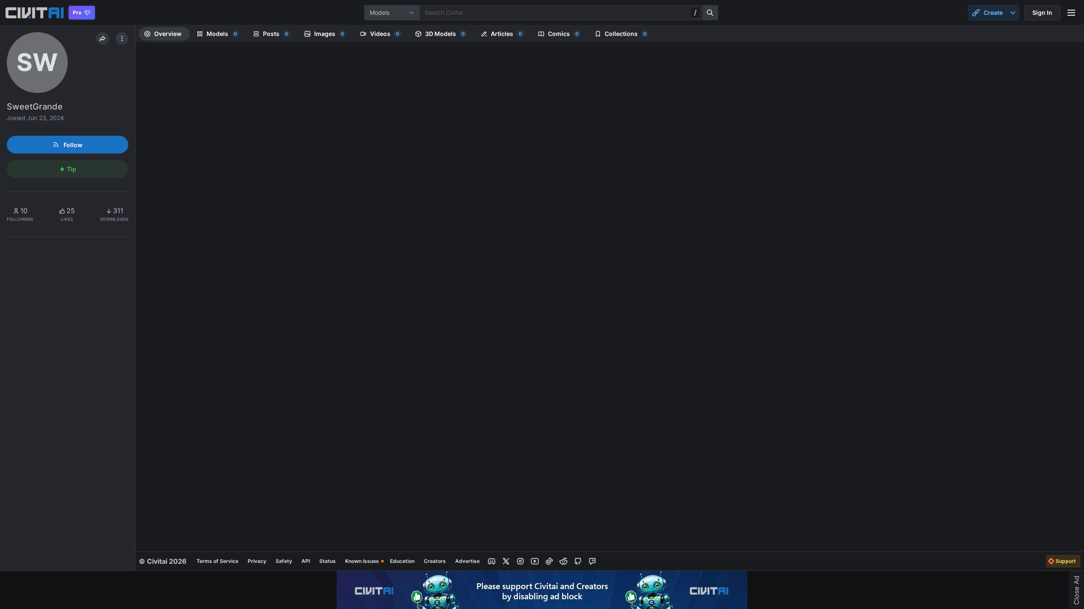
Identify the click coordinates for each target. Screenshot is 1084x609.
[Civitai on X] (506, 561)
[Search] (710, 12)
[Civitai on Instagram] (520, 561)
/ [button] (695, 12)
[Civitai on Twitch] (592, 561)
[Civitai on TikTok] (549, 561)
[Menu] (1071, 13)
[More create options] (1013, 13)
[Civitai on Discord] (491, 561)
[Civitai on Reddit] (563, 561)
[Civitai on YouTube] (535, 561)
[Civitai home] (34, 12)
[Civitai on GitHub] (578, 561)
